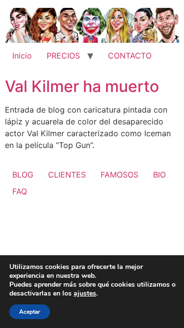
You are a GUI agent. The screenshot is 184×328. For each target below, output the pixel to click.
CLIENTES (67, 174)
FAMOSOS (119, 174)
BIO (159, 174)
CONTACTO (130, 55)
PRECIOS (63, 55)
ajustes (85, 293)
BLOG (22, 174)
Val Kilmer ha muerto (82, 86)
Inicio (22, 55)
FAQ (19, 191)
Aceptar (29, 312)
